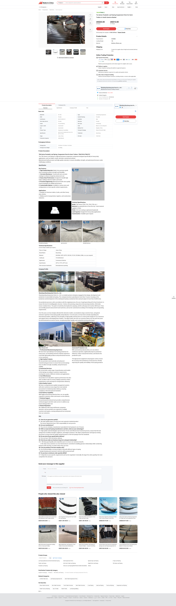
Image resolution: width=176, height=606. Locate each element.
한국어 (99, 597)
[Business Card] (135, 111)
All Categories (43, 7)
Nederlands (90, 597)
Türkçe (115, 597)
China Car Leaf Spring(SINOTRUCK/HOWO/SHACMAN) (75, 565)
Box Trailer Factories (56, 585)
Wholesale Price (90, 596)
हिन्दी (106, 597)
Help (113, 7)
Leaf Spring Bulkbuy (74, 588)
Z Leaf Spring (90, 585)
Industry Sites (96, 596)
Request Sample (121, 32)
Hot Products (54, 596)
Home (39, 9)
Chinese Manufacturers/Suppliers (71, 596)
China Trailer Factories (44, 585)
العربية (95, 597)
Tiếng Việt (119, 597)
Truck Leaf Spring (110, 585)
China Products (61, 596)
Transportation (45, 9)
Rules (136, 7)
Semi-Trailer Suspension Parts (71, 578)
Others (89, 565)
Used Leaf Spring (99, 585)
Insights (122, 596)
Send (49, 487)
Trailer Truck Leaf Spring (45, 588)
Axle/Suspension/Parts (68, 560)
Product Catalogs (58, 558)
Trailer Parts (51, 9)
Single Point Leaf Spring (93, 563)
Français (70, 597)
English (56, 597)
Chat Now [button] (128, 28)
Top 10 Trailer (55, 588)
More (39, 591)
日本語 (103, 597)
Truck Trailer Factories (68, 585)
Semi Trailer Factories (80, 585)
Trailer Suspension (58, 9)
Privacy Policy (108, 600)
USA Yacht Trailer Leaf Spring (69, 563)
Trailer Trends (64, 588)
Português (65, 597)
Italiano (81, 597)
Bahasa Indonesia (126, 597)
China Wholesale (82, 596)
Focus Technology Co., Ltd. (79, 600)
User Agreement (96, 600)
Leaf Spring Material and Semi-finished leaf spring (49, 560)
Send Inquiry (106, 28)
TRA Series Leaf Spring (117, 563)
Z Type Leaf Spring (117, 560)
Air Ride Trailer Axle (44, 578)
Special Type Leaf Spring (93, 560)
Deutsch (85, 597)
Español (60, 597)
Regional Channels (104, 596)
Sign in (136, 3)
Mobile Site (118, 596)
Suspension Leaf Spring (122, 585)
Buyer (106, 7)
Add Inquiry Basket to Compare (66, 57)
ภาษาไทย (110, 597)
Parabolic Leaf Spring (43, 565)
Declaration (102, 600)
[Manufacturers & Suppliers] (45, 2)
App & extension (120, 7)
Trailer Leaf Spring (42, 563)
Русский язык (75, 597)
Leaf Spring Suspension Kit (56, 578)
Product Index (111, 596)
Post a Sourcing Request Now (77, 487)
